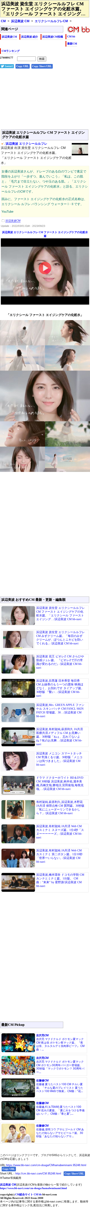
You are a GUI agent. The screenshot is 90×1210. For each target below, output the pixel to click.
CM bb (71, 36)
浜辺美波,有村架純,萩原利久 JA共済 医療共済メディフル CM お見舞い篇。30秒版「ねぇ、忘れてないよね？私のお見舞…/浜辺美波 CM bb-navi (59, 737)
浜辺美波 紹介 (29, 36)
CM (3, 21)
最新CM (72, 43)
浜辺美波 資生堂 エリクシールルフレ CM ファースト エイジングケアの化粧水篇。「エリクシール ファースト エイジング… (43, 8)
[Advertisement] (45, 101)
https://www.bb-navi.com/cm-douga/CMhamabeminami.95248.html (46, 1165)
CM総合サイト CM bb (28, 1194)
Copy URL (22, 66)
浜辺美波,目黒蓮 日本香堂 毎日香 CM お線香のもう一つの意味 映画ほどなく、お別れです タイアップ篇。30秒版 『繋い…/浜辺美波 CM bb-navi (60, 688)
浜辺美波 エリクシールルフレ (26, 143)
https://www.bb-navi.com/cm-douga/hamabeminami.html (33, 1188)
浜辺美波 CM (20, 21)
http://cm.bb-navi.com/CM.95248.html (38, 1173)
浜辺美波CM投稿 (52, 36)
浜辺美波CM (9, 36)
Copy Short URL (42, 66)
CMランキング (11, 50)
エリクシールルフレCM (51, 21)
